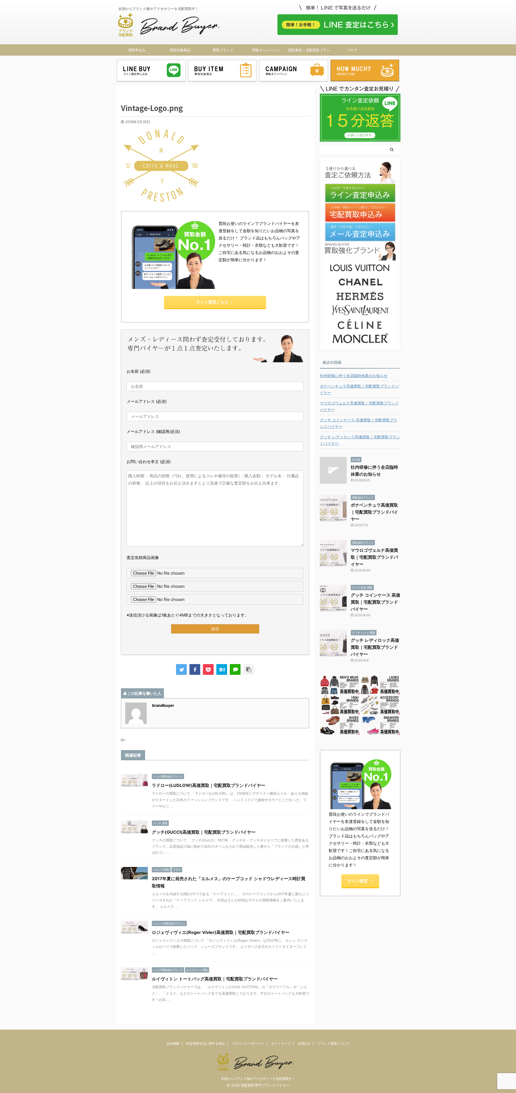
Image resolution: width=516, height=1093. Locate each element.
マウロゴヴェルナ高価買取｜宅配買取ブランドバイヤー (359, 406)
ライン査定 (357, 880)
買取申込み (137, 50)
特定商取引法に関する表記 (205, 1043)
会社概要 (172, 1043)
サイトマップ (281, 1043)
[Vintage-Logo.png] (221, 669)
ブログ (352, 50)
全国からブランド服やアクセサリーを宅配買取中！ (258, 1079)
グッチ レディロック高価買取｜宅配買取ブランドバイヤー (360, 440)
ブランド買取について (333, 1043)
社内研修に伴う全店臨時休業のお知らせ (354, 375)
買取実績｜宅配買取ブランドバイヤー (309, 51)
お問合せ (304, 1043)
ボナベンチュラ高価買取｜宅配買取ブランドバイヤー (359, 389)
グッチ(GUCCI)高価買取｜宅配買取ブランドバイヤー (204, 832)
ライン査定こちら (212, 301)
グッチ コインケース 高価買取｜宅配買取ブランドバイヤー (358, 423)
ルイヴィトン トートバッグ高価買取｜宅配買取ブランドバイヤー (215, 978)
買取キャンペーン (266, 50)
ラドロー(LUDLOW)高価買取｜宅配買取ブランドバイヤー (208, 785)
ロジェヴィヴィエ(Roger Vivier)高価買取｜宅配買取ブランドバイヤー (220, 932)
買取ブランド (223, 50)
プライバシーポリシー (248, 1043)
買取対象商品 (180, 50)
